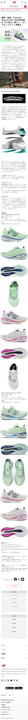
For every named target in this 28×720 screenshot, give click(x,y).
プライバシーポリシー (6, 709)
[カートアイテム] (25, 2)
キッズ (14, 598)
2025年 (14, 623)
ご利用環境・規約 (5, 707)
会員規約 (3, 704)
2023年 (14, 631)
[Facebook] (15, 580)
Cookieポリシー (5, 714)
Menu (25, 7)
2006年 (4, 553)
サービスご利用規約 (6, 702)
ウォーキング (14, 595)
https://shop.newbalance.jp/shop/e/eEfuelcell (12, 69)
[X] (19, 580)
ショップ (3, 649)
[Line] (22, 580)
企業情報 (3, 653)
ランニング (4, 27)
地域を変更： (4, 695)
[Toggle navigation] (1, 2)
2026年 (14, 619)
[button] (4, 2)
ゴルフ (14, 602)
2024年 (14, 627)
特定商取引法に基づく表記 (7, 700)
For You (3, 658)
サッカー (14, 606)
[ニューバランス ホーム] (14, 2)
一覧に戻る (14, 586)
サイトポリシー (5, 711)
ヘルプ (2, 645)
